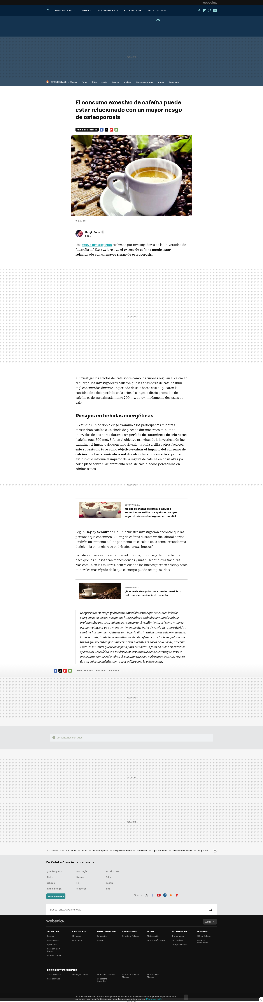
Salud (90, 670)
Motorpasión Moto (156, 940)
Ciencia (73, 81)
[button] (94, 232)
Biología (80, 877)
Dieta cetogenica (100, 850)
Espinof (100, 940)
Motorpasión (153, 935)
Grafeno (72, 850)
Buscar (210, 909)
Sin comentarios (88, 129)
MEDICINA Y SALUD (65, 10)
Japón (104, 81)
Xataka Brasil (53, 978)
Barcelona (174, 81)
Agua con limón (159, 850)
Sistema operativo (144, 81)
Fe (77, 882)
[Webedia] (209, 2)
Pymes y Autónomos (202, 941)
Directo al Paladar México (130, 975)
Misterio (128, 81)
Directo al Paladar (130, 935)
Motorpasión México (153, 975)
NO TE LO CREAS (156, 10)
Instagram (209, 10)
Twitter (106, 130)
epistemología (54, 888)
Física (50, 877)
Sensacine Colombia (102, 980)
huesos (102, 670)
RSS (170, 894)
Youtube (215, 10)
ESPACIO (87, 10)
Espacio (115, 81)
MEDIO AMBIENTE (108, 10)
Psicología (81, 871)
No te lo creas (112, 871)
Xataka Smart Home (53, 950)
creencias (81, 888)
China (94, 81)
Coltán (84, 850)
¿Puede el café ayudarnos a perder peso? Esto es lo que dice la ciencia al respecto (153, 593)
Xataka (50, 935)
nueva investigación (97, 245)
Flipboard (204, 10)
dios (108, 888)
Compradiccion (179, 944)
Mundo (161, 81)
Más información (154, 998)
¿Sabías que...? (54, 871)
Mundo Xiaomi (54, 955)
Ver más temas (56, 896)
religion (51, 882)
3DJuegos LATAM (80, 974)
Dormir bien (142, 850)
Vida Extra (77, 940)
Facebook (199, 10)
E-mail (116, 130)
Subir (208, 921)
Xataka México (54, 974)
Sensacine (102, 935)
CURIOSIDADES (132, 10)
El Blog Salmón (204, 935)
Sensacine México (106, 974)
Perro (84, 81)
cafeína (115, 670)
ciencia (109, 882)
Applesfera (52, 944)
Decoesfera (177, 940)
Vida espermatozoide (182, 850)
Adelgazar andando (122, 850)
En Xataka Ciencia (132, 505)
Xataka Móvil (53, 940)
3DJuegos (76, 935)
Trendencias (178, 935)
